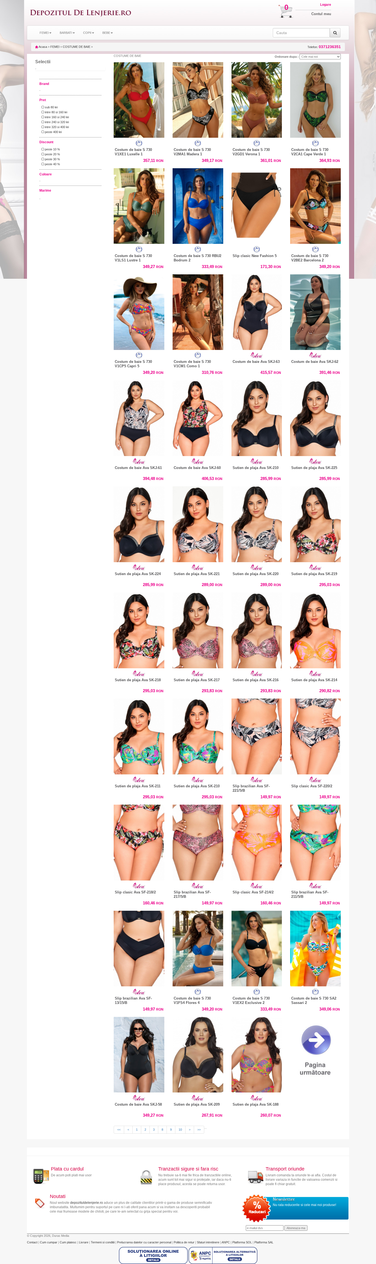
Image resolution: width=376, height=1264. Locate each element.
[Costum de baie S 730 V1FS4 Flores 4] (198, 947)
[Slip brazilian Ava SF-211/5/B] (315, 841)
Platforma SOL (242, 1242)
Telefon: (324, 47)
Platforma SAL (263, 1242)
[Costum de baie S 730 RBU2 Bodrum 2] (198, 204)
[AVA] (257, 355)
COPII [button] (87, 32)
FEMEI (54, 46)
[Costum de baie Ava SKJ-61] (139, 416)
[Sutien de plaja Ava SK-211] (139, 735)
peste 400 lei (53, 132)
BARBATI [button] (66, 32)
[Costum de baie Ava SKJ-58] (139, 1053)
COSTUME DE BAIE (76, 46)
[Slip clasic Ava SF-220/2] (315, 735)
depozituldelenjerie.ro (86, 1203)
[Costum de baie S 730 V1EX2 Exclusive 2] (256, 947)
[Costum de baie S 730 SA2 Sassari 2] (315, 947)
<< (119, 1129)
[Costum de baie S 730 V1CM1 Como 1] (198, 311)
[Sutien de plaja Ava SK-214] (315, 629)
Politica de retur (184, 1242)
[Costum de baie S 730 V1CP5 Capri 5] (139, 311)
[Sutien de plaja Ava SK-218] (139, 629)
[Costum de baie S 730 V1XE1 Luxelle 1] (139, 98)
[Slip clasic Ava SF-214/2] (256, 841)
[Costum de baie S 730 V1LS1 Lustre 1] (139, 204)
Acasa (42, 46)
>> (199, 1129)
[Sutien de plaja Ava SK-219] (315, 523)
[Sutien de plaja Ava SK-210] (256, 416)
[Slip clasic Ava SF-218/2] (139, 841)
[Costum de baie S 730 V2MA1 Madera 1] (198, 98)
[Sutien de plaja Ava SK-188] (256, 1053)
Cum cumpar (49, 1242)
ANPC (226, 1242)
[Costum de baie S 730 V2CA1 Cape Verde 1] (315, 98)
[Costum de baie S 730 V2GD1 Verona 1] (256, 98)
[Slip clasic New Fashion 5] (256, 204)
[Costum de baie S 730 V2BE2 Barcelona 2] (315, 204)
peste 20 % (52, 154)
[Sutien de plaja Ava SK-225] (315, 416)
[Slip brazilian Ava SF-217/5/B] (198, 841)
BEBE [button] (106, 32)
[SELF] (139, 143)
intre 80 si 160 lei (55, 112)
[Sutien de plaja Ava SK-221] (198, 523)
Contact (32, 1242)
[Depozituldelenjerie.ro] (80, 12)
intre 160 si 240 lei (56, 117)
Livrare (84, 1242)
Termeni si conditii (103, 1242)
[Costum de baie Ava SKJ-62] (315, 311)
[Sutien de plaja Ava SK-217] (198, 629)
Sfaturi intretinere (208, 1242)
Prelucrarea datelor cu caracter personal (144, 1242)
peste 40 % (52, 164)
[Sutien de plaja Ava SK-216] (256, 629)
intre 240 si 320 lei (56, 122)
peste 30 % (52, 159)
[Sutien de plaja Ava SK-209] (198, 1053)
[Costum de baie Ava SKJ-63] (256, 311)
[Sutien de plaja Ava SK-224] (139, 523)
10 (180, 1129)
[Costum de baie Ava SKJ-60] (198, 416)
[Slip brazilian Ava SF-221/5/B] (256, 735)
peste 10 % (52, 149)
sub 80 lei (51, 107)
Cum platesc (68, 1242)
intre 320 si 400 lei (56, 127)
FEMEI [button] (44, 32)
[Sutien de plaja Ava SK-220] (256, 523)
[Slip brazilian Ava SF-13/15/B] (139, 947)
